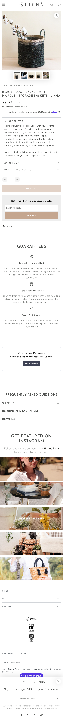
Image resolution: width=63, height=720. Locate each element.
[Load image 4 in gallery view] (39, 75)
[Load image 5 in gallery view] (46, 75)
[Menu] (4, 4)
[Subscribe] (59, 663)
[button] (51, 4)
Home (4, 85)
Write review (31, 363)
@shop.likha (51, 448)
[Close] (58, 681)
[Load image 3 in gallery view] (31, 75)
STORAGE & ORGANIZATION (21, 85)
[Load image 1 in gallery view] (17, 75)
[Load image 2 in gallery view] (24, 75)
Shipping (5, 106)
